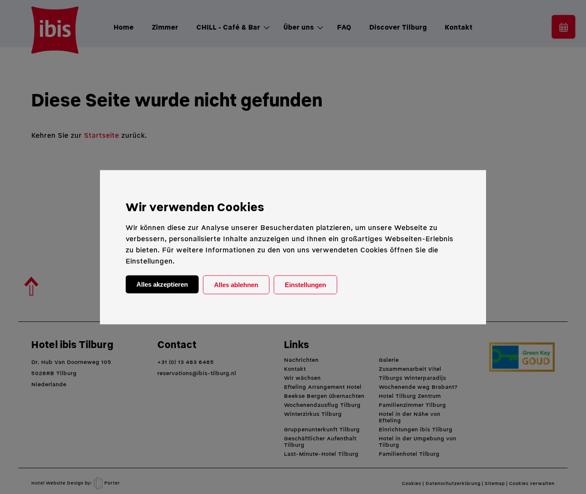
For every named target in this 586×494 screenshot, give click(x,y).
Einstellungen (305, 284)
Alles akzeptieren (162, 284)
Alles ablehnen (236, 284)
